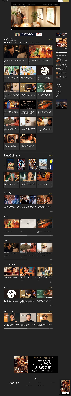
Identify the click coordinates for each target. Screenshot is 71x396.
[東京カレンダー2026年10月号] (36, 364)
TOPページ (27, 381)
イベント (32, 42)
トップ (6, 42)
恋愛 (20, 42)
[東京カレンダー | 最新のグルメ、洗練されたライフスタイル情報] (8, 1)
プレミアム (11, 42)
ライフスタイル (25, 42)
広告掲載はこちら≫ (65, 48)
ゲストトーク (38, 42)
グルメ (16, 42)
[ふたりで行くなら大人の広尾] (61, 42)
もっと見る (50, 39)
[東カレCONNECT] (28, 34)
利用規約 (39, 381)
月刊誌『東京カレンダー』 (53, 381)
